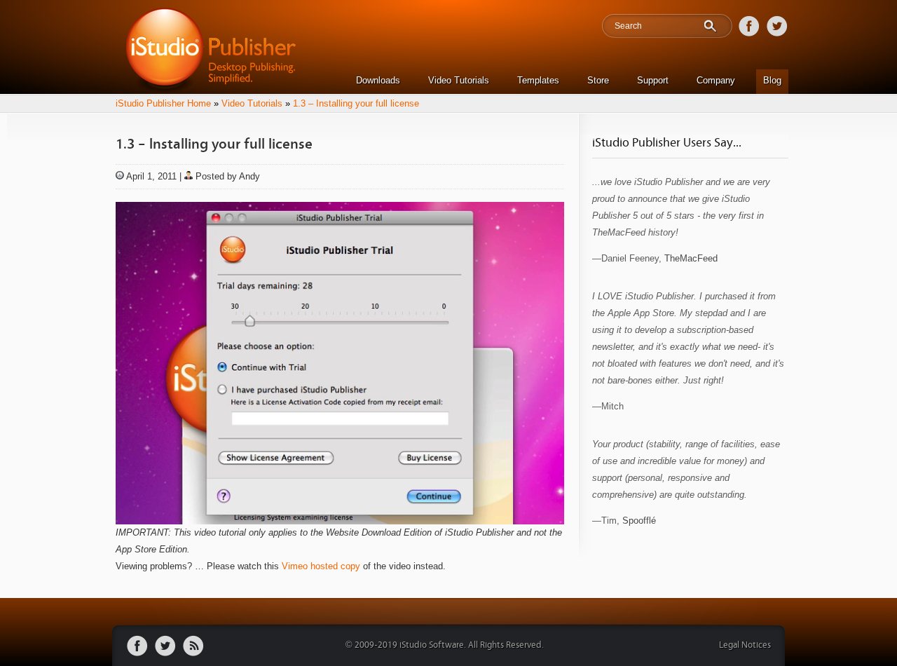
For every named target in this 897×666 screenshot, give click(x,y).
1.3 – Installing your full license (356, 103)
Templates (538, 80)
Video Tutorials (458, 80)
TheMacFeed (691, 258)
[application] (340, 363)
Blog (772, 80)
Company (716, 80)
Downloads (378, 80)
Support (653, 80)
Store (598, 80)
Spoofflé (639, 520)
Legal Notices (745, 645)
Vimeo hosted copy (321, 566)
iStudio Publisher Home (163, 103)
